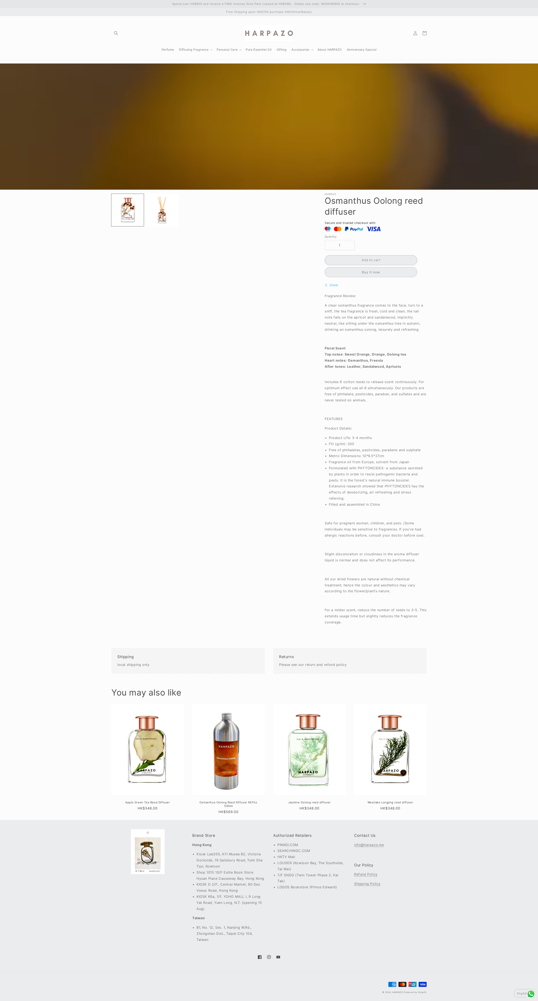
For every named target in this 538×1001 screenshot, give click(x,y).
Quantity (330, 236)
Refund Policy (366, 874)
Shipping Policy (367, 884)
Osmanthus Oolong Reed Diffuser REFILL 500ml (228, 804)
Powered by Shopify (415, 992)
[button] (116, 33)
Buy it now (371, 272)
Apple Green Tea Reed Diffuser (147, 802)
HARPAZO (397, 992)
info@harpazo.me (369, 845)
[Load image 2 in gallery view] (162, 210)
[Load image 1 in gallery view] (127, 210)
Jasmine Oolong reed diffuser (309, 802)
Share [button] (334, 285)
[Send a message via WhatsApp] (531, 994)
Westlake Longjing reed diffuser (390, 802)
